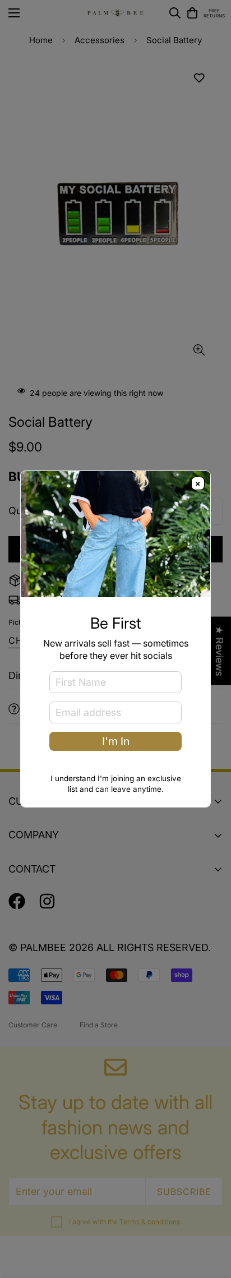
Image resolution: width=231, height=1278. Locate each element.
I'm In (116, 741)
